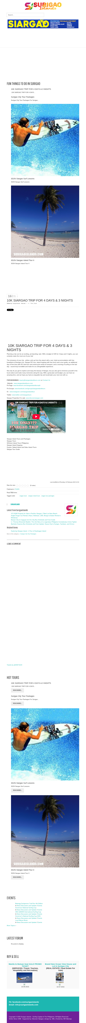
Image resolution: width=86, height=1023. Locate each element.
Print (32, 303)
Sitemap (69, 1019)
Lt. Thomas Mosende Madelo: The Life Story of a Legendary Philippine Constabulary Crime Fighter (44, 522)
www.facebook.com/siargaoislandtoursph (26, 385)
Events (40, 905)
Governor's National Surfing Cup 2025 (27, 916)
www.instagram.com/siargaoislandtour (22, 392)
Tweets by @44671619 (14, 665)
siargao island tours (34, 496)
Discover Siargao (37, 1019)
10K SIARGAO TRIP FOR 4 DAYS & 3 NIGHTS (31, 89)
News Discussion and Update (26, 905)
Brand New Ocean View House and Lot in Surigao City (60, 965)
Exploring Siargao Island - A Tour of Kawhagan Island (28, 531)
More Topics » (11, 925)
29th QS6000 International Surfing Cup (28, 912)
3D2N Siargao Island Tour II (22, 260)
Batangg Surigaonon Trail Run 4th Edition (29, 903)
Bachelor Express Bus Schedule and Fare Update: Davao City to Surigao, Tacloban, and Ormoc (42, 524)
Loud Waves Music (21, 920)
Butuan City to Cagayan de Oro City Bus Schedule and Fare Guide (33, 520)
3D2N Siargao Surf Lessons (22, 179)
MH (64, 1019)
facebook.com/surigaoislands (25, 1002)
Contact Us (46, 380)
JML (53, 1019)
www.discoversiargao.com (34, 398)
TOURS (17, 489)
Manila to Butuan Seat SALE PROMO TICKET (25, 965)
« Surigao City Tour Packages (27, 534)
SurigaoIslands (16, 303)
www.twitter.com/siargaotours (21, 395)
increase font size (29, 303)
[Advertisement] (46, 35)
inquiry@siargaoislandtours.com (30, 380)
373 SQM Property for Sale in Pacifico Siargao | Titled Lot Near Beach (34, 513)
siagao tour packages (47, 496)
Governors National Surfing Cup (25, 908)
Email (35, 303)
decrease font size (27, 303)
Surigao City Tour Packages (22, 97)
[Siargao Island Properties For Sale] (44, 24)
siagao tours (23, 496)
